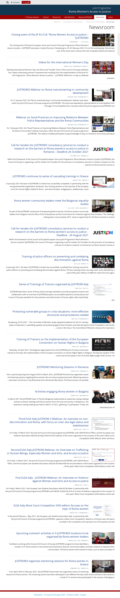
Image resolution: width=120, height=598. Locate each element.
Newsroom (100, 17)
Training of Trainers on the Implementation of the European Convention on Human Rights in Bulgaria (52, 340)
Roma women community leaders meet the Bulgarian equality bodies (51, 202)
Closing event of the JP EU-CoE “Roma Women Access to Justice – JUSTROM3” (49, 36)
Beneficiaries (70, 17)
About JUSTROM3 (85, 17)
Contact (46, 17)
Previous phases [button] (32, 17)
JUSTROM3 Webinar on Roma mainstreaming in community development (52, 91)
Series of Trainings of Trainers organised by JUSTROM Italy (53, 284)
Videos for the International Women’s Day (63, 62)
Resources (57, 17)
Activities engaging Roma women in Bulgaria (61, 391)
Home (110, 17)
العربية (26, 2)
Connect (16, 2)
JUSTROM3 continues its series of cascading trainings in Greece (50, 176)
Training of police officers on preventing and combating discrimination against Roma (55, 258)
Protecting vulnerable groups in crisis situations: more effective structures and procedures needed (50, 313)
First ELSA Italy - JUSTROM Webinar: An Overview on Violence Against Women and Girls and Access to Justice (51, 479)
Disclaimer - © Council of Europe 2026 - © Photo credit (56, 595)
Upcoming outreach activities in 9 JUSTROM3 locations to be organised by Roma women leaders (52, 534)
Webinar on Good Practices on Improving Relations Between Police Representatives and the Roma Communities (52, 118)
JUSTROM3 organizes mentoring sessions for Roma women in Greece (51, 562)
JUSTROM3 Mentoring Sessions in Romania (62, 367)
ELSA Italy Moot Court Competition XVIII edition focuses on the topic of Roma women (51, 507)
